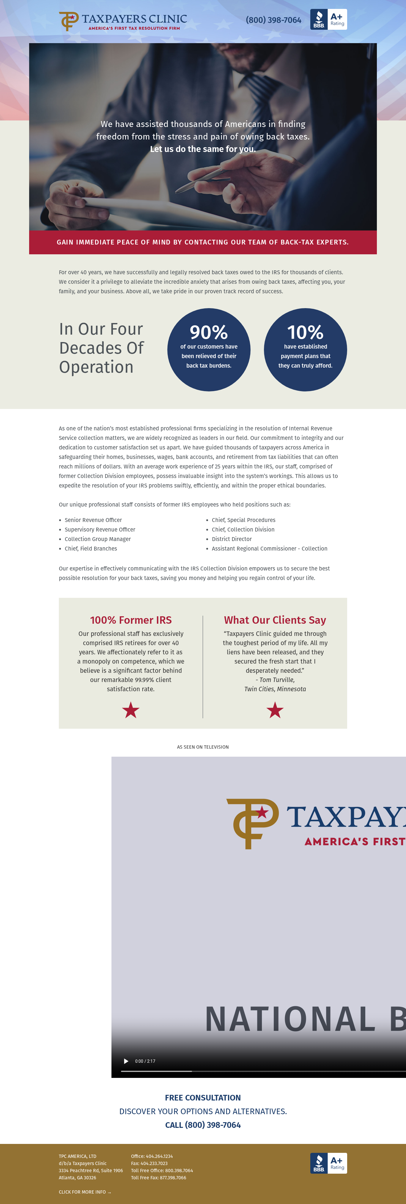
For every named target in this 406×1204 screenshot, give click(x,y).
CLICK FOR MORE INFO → (85, 1192)
